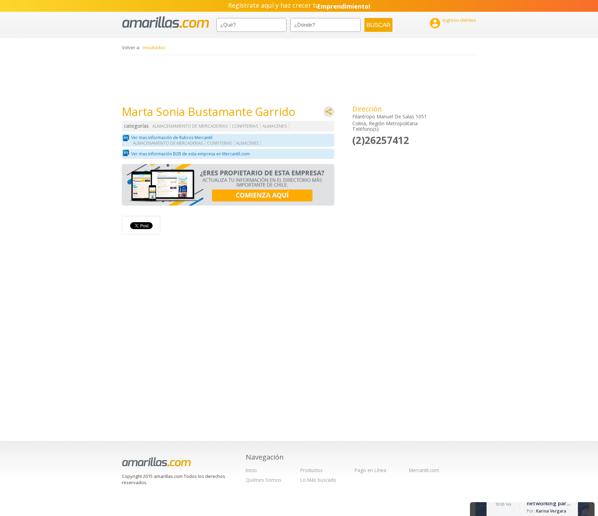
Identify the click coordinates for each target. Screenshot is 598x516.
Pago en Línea (370, 470)
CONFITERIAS (245, 126)
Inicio (251, 470)
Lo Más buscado (318, 480)
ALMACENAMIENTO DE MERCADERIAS (190, 126)
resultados (154, 47)
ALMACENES (274, 126)
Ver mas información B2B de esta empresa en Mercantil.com (190, 154)
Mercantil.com (424, 470)
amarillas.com (165, 22)
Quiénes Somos (263, 480)
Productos (311, 470)
